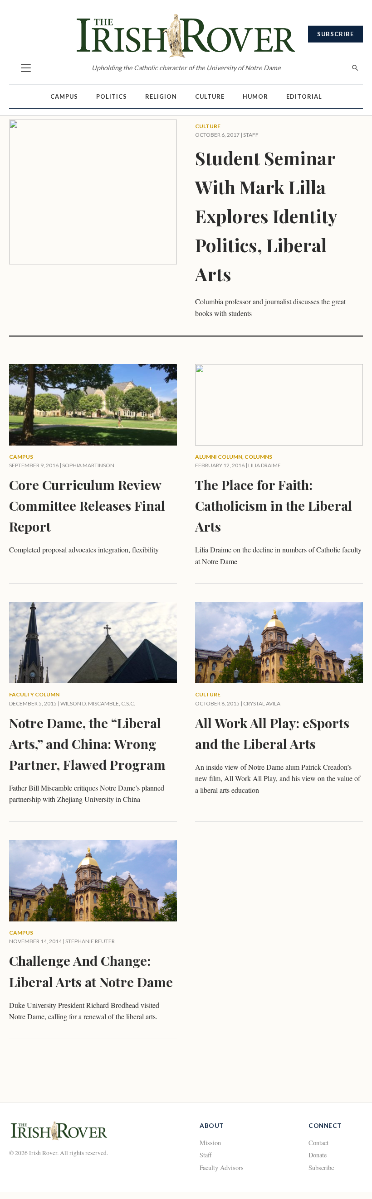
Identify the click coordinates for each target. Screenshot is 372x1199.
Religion (161, 96)
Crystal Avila (261, 703)
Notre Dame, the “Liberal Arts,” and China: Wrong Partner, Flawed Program (87, 743)
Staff (206, 1155)
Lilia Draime (264, 465)
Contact (318, 1142)
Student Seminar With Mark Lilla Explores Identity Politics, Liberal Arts (266, 216)
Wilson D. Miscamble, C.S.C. (97, 703)
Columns (258, 456)
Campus (64, 96)
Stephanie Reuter (90, 941)
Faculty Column (34, 694)
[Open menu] (26, 68)
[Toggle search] (355, 68)
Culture (210, 96)
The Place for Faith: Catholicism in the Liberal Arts (273, 505)
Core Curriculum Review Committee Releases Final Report (87, 505)
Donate (317, 1155)
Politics (111, 96)
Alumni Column (218, 456)
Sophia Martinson (88, 465)
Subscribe (335, 34)
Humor (255, 96)
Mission (210, 1142)
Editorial (304, 96)
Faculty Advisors (222, 1167)
